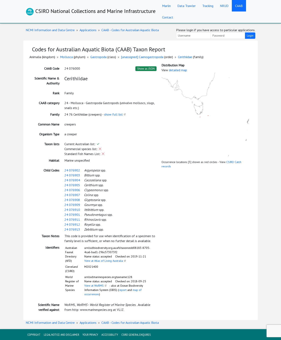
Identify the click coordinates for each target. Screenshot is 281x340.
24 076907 (72, 195)
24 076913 (72, 229)
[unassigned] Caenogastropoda (142, 57)
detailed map (178, 70)
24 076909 (72, 205)
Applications (88, 30)
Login (250, 35)
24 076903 (72, 175)
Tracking (207, 6)
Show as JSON (146, 68)
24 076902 (72, 170)
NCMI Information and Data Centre (50, 30)
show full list (113, 114)
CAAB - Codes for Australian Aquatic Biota (130, 30)
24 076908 (72, 200)
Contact (167, 17)
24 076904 (72, 180)
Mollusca (66, 57)
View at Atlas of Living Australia (103, 261)
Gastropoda (98, 57)
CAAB (239, 6)
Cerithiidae (185, 57)
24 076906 (72, 190)
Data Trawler (186, 6)
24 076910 (72, 210)
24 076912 (72, 224)
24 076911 (72, 219)
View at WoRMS (94, 285)
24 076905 (72, 185)
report (123, 290)
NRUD (224, 6)
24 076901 (72, 214)
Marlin (166, 6)
